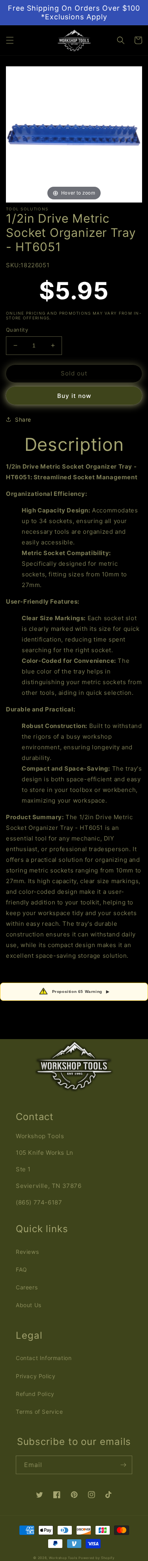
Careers (26, 1287)
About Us (28, 1305)
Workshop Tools (63, 1558)
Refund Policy (35, 1393)
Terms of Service (39, 1411)
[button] (10, 40)
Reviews (27, 1251)
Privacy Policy (35, 1376)
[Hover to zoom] (74, 134)
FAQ (21, 1269)
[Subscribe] (123, 1465)
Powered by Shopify (97, 1558)
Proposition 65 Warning (81, 991)
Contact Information (43, 1358)
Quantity (17, 329)
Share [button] (23, 419)
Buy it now (74, 396)
